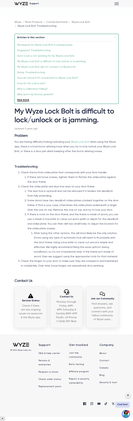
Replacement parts (50, 386)
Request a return (49, 372)
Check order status (50, 379)
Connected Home (57, 22)
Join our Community (102, 298)
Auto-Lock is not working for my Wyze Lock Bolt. (46, 56)
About (103, 353)
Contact (104, 360)
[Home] (21, 4)
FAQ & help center (49, 353)
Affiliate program (79, 371)
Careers (104, 368)
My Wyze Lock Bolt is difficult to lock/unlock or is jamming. (51, 61)
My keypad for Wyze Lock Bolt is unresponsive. (45, 45)
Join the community (75, 355)
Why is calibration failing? (32, 89)
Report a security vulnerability (79, 381)
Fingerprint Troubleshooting (33, 50)
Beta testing (76, 364)
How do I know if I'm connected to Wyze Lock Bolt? (47, 78)
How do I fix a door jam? (31, 83)
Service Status (30, 300)
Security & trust (108, 382)
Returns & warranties (45, 362)
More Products (33, 22)
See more (23, 100)
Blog (102, 375)
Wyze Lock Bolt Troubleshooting (37, 26)
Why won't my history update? (35, 94)
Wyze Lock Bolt (81, 22)
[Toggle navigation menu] (117, 4)
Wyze (17, 22)
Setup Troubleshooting (31, 72)
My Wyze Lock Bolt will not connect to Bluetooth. (46, 67)
